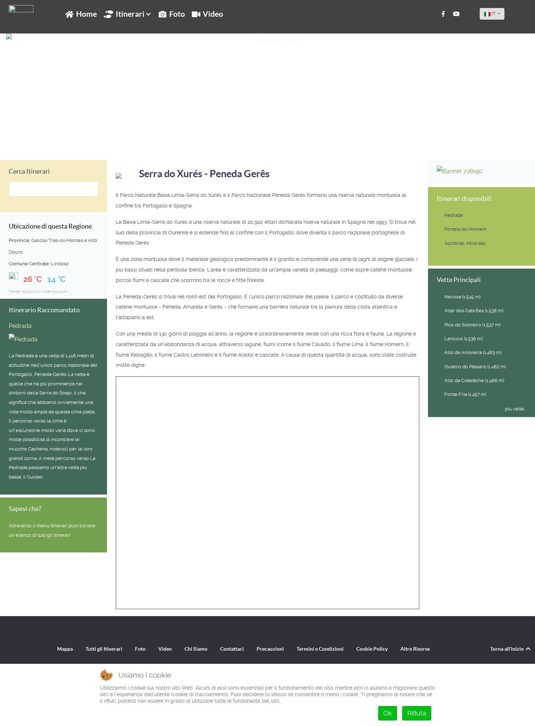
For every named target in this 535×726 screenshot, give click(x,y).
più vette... (515, 409)
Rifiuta (416, 713)
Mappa (65, 649)
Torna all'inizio (507, 649)
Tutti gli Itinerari (104, 649)
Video (165, 649)
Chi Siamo (196, 649)
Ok (387, 713)
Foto (140, 649)
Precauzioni (270, 649)
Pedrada (20, 325)
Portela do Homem (465, 229)
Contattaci (232, 649)
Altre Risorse (415, 649)
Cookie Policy (372, 649)
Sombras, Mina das (465, 243)
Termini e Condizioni (320, 649)
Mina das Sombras (43, 143)
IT (494, 13)
